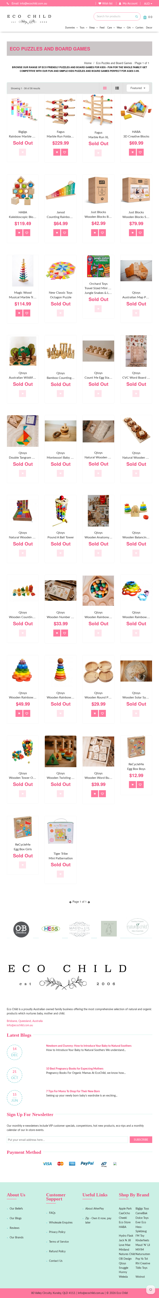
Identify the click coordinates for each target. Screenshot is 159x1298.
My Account (130, 3)
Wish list (107, 3)
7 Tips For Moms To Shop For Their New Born (73, 1091)
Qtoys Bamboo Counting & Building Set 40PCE (74, 375)
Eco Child (122, 1293)
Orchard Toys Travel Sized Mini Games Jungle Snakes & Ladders (101, 288)
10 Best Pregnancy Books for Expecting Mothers (74, 1068)
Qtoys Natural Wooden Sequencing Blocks (33, 535)
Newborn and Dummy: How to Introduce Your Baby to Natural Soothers (88, 1046)
